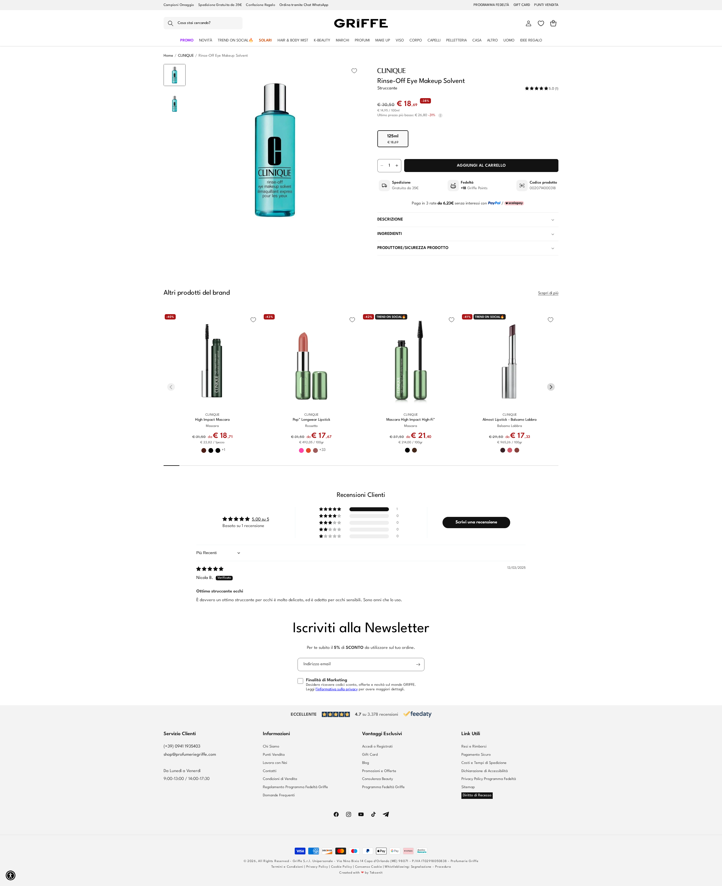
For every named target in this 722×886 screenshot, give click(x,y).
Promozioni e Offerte (379, 771)
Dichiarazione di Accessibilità (484, 771)
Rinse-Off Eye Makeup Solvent (223, 56)
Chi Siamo (271, 746)
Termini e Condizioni (287, 867)
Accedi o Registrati (377, 746)
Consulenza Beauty (377, 779)
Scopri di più (548, 293)
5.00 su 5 (260, 519)
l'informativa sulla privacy (337, 689)
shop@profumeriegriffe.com (190, 755)
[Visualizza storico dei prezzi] (440, 115)
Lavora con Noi (275, 763)
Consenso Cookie (368, 867)
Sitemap (468, 787)
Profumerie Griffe (465, 861)
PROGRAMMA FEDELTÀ (491, 5)
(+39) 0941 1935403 (182, 746)
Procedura (443, 867)
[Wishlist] (541, 23)
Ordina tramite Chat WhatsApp (304, 5)
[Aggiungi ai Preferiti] (354, 71)
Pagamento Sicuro (476, 755)
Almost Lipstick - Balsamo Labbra (509, 420)
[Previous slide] (175, 73)
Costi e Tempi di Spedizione (484, 763)
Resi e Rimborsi (474, 746)
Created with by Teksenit (360, 872)
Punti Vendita (274, 755)
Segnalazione (421, 867)
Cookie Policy (341, 867)
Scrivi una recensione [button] (476, 522)
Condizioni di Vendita (280, 779)
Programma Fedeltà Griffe (383, 787)
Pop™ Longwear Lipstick (311, 420)
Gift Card (370, 755)
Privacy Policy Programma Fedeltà (488, 779)
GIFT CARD (522, 5)
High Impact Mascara (212, 420)
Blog (365, 763)
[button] (203, 23)
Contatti (269, 771)
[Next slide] (175, 227)
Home (168, 56)
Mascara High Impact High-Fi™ (410, 420)
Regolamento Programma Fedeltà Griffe (295, 787)
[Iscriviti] (418, 664)
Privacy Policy (317, 867)
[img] (209, 569)
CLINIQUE (186, 56)
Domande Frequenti (279, 795)
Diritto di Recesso (477, 795)
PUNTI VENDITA (546, 5)
